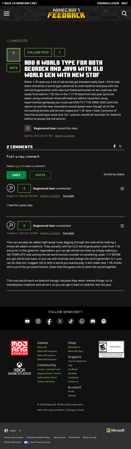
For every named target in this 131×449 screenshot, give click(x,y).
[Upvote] (11, 188)
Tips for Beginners (77, 361)
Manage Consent (75, 410)
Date (16, 175)
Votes (40, 175)
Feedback (72, 369)
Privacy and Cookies (13, 437)
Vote (14, 68)
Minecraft (42, 347)
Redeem (72, 395)
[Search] (124, 13)
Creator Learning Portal (48, 369)
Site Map (72, 373)
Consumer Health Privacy (38, 437)
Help (124, 3)
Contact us (73, 381)
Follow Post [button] (38, 52)
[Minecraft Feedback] (65, 13)
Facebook (115, 148)
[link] (27, 322)
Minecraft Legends (46, 355)
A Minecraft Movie (46, 381)
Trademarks (74, 437)
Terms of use (59, 437)
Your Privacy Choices (40, 442)
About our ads (89, 437)
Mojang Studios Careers (49, 373)
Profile (71, 391)
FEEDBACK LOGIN (108, 3)
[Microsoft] (115, 430)
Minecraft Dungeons (47, 351)
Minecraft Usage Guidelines (50, 410)
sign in (18, 166)
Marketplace (74, 347)
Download (73, 377)
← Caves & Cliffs (17, 40)
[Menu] (6, 13)
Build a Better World (47, 377)
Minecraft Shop (75, 351)
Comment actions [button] (122, 189)
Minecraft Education (47, 359)
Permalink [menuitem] (68, 196)
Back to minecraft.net (21, 3)
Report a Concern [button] (65, 135)
